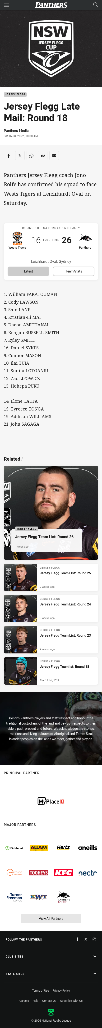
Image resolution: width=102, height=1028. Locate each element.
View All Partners (51, 918)
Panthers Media (16, 130)
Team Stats (73, 271)
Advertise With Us (71, 1000)
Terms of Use (40, 990)
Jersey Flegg (15, 94)
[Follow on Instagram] (94, 939)
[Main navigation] (6, 5)
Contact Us (49, 1000)
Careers (24, 1000)
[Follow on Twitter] (86, 939)
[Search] (95, 5)
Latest (28, 271)
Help (35, 1000)
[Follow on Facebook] (77, 939)
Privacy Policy (61, 990)
